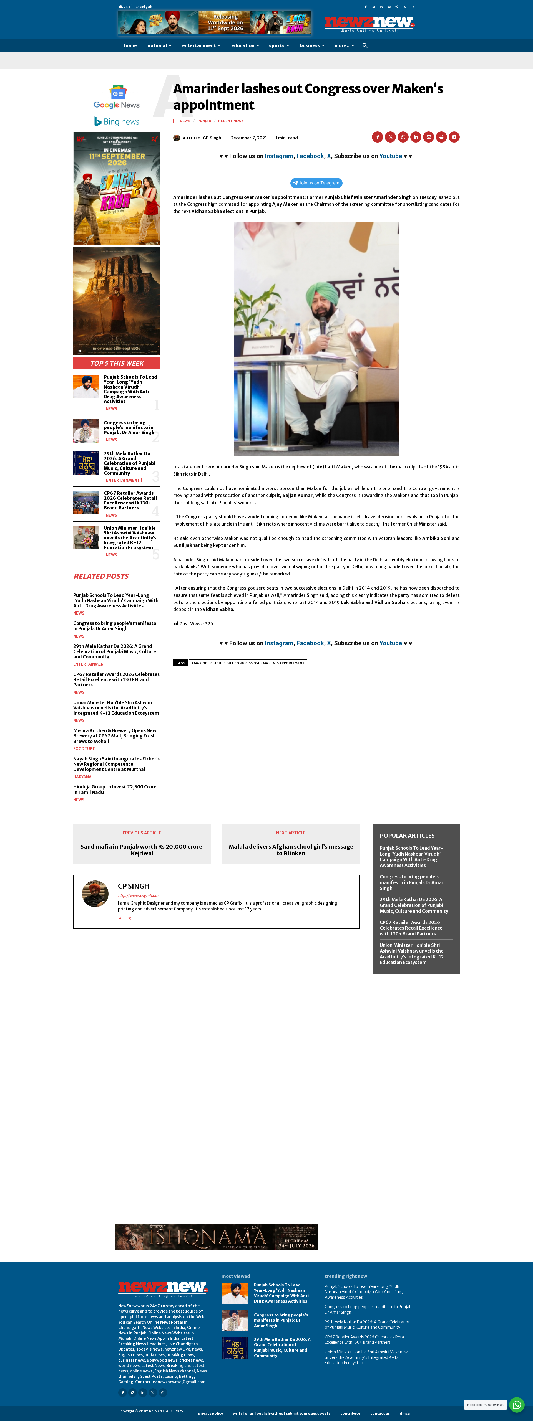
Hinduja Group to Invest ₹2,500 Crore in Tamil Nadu (115, 789)
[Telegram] (454, 137)
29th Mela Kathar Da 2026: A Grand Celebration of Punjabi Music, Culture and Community (129, 463)
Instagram (279, 156)
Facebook (310, 156)
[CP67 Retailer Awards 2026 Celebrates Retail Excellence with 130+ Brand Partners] (86, 502)
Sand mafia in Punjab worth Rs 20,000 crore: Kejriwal (142, 850)
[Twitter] (404, 6)
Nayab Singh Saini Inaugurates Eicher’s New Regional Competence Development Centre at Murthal (116, 764)
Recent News (231, 121)
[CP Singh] (178, 138)
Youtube (390, 156)
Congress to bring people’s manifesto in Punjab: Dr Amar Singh (129, 427)
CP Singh (212, 137)
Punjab (204, 121)
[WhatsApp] (412, 6)
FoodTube (84, 749)
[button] (365, 46)
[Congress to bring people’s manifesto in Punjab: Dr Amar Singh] (86, 431)
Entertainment (123, 480)
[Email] (428, 137)
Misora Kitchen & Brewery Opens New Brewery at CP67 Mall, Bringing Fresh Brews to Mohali (114, 736)
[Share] (396, 6)
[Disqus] (216, 1009)
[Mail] (388, 6)
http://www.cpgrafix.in (138, 895)
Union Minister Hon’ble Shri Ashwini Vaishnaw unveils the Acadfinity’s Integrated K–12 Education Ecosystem (130, 537)
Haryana (82, 777)
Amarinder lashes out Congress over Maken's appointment (248, 663)
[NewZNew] (370, 25)
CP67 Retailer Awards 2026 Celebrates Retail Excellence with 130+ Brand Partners (130, 500)
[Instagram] (373, 6)
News (111, 409)
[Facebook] (365, 6)
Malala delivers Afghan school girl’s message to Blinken (291, 850)
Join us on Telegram (319, 183)
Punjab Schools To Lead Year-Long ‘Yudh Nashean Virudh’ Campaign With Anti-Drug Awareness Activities (130, 389)
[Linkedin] (381, 6)
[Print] (441, 137)
